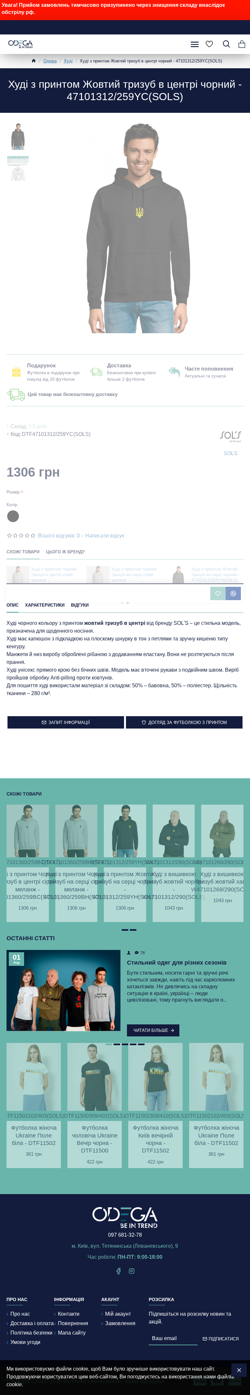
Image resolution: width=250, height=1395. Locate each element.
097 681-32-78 (125, 1235)
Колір (12, 504)
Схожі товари (23, 551)
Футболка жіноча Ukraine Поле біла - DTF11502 (34, 1135)
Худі (68, 61)
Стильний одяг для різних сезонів (177, 962)
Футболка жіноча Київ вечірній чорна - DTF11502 (155, 1139)
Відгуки (80, 605)
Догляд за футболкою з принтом (187, 722)
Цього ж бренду (65, 551)
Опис (13, 605)
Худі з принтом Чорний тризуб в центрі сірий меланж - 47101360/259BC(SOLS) (54, 577)
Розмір (13, 492)
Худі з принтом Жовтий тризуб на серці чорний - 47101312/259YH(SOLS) (215, 575)
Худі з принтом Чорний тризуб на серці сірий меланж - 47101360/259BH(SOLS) (134, 577)
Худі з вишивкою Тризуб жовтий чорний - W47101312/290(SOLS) (174, 885)
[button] (117, 930)
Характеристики (44, 605)
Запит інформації (69, 722)
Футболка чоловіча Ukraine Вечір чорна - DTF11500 (95, 1139)
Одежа (50, 61)
